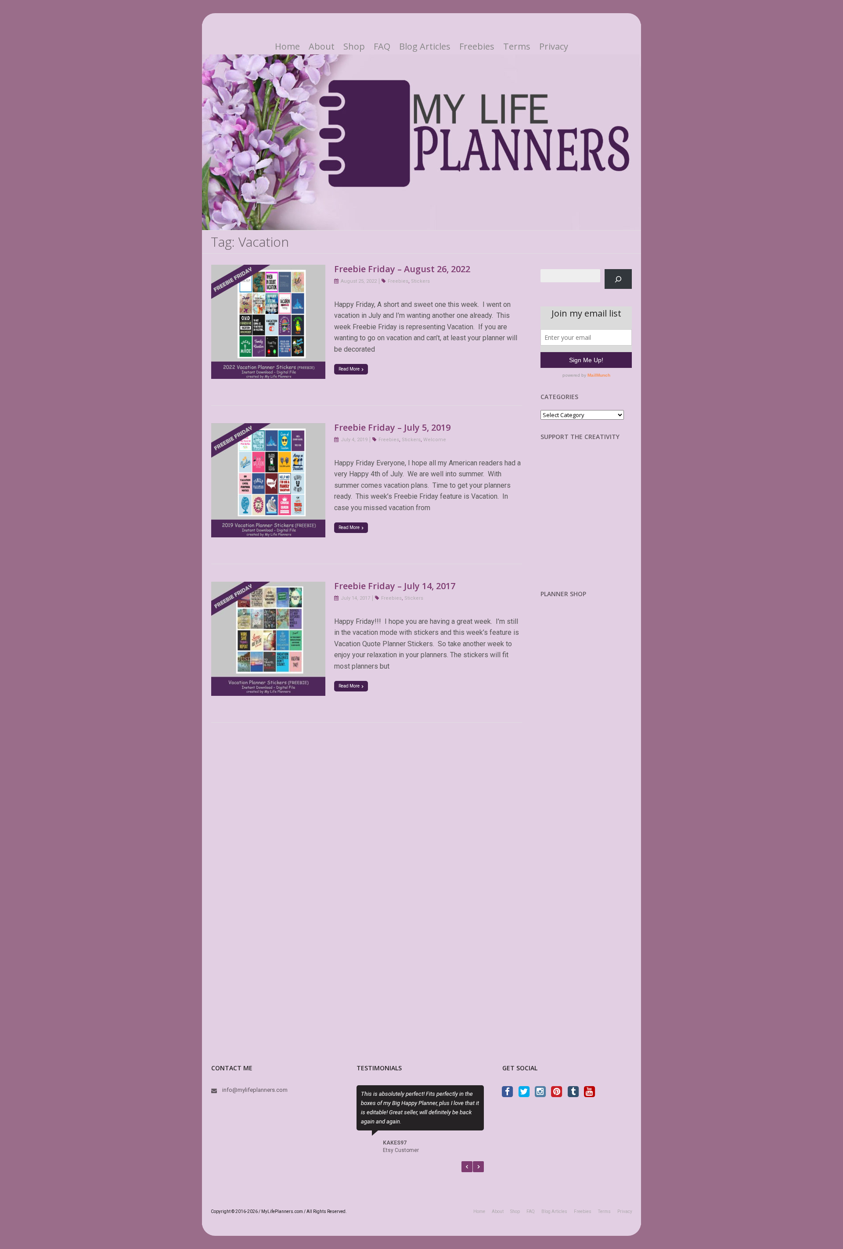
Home (287, 46)
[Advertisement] (586, 522)
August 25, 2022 (359, 281)
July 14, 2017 (355, 598)
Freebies (476, 46)
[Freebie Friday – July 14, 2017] (268, 587)
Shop (354, 46)
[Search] (618, 279)
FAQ (382, 46)
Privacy (553, 46)
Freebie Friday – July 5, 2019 (392, 427)
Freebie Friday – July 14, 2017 (394, 586)
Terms (516, 46)
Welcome (434, 440)
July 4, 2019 (354, 440)
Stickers (420, 281)
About (322, 46)
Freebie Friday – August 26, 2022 (402, 269)
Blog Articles (424, 46)
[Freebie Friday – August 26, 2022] (268, 270)
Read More (349, 369)
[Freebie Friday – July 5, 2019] (268, 429)
